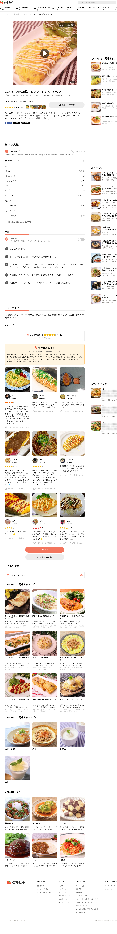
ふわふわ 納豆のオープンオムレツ (72, 659)
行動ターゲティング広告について (87, 902)
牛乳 (8, 185)
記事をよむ (70, 9)
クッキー (64, 823)
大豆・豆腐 (10, 749)
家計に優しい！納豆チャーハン (44, 616)
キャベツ (36, 823)
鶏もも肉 (9, 823)
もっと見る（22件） (45, 557)
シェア (9, 122)
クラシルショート (94, 9)
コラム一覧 (62, 892)
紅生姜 (8, 190)
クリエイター (106, 9)
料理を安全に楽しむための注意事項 (19, 222)
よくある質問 (80, 912)
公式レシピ (60, 9)
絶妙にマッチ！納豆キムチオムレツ (72, 617)
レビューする (45, 550)
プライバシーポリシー (83, 896)
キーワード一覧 (63, 902)
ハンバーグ (10, 860)
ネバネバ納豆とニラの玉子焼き (17, 657)
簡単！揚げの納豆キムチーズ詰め (44, 700)
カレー (35, 860)
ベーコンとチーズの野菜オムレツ (17, 700)
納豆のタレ (11, 176)
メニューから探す (42, 889)
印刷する (26, 122)
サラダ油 (9, 195)
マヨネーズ (11, 216)
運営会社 (79, 889)
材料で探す (40, 886)
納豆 (8, 171)
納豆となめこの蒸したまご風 (71, 699)
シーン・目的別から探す (45, 892)
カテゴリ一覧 (62, 899)
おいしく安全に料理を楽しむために (88, 899)
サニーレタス (12, 205)
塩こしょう (11, 181)
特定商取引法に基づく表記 (85, 906)
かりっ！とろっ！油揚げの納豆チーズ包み (17, 617)
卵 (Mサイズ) (10, 161)
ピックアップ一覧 (64, 896)
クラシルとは (80, 886)
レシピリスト (62, 889)
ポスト (18, 122)
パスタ (63, 860)
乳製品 (63, 749)
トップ (60, 886)
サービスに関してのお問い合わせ (87, 909)
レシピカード (80, 9)
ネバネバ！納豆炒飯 (40, 657)
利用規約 (79, 892)
